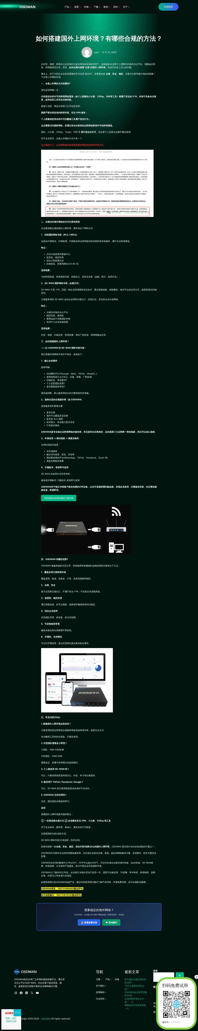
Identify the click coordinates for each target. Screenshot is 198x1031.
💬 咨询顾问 (111, 922)
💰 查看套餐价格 (89, 922)
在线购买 (168, 6)
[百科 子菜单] (119, 7)
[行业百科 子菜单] (105, 998)
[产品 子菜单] (70, 7)
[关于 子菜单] (128, 7)
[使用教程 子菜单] (105, 992)
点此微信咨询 (11, 1013)
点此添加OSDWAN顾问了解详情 (58, 498)
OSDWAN (27, 6)
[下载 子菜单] (99, 7)
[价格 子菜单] (90, 7)
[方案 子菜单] (101, 979)
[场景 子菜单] (80, 7)
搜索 (155, 970)
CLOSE (17, 1013)
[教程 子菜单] (109, 7)
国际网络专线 (99, 28)
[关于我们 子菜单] (105, 985)
